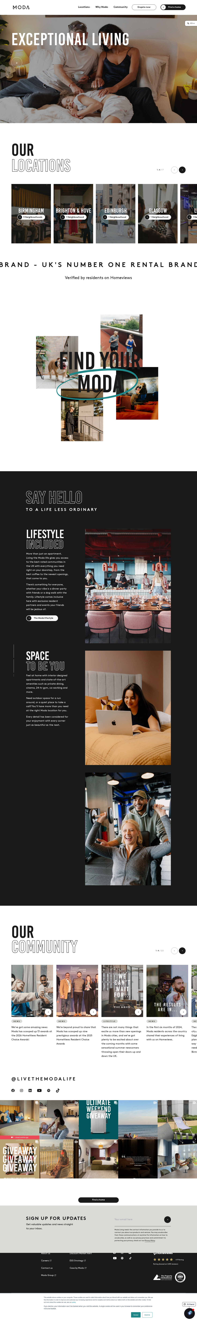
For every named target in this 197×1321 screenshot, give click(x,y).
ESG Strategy (76, 1261)
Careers (45, 1261)
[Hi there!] (189, 1313)
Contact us (47, 1268)
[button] (191, 23)
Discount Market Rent (81, 1253)
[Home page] (21, 7)
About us (45, 1253)
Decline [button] (147, 1315)
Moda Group (47, 1275)
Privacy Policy (150, 1240)
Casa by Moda (77, 1268)
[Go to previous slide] (174, 170)
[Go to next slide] (182, 170)
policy (73, 1302)
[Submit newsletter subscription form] (167, 1219)
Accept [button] (135, 1315)
